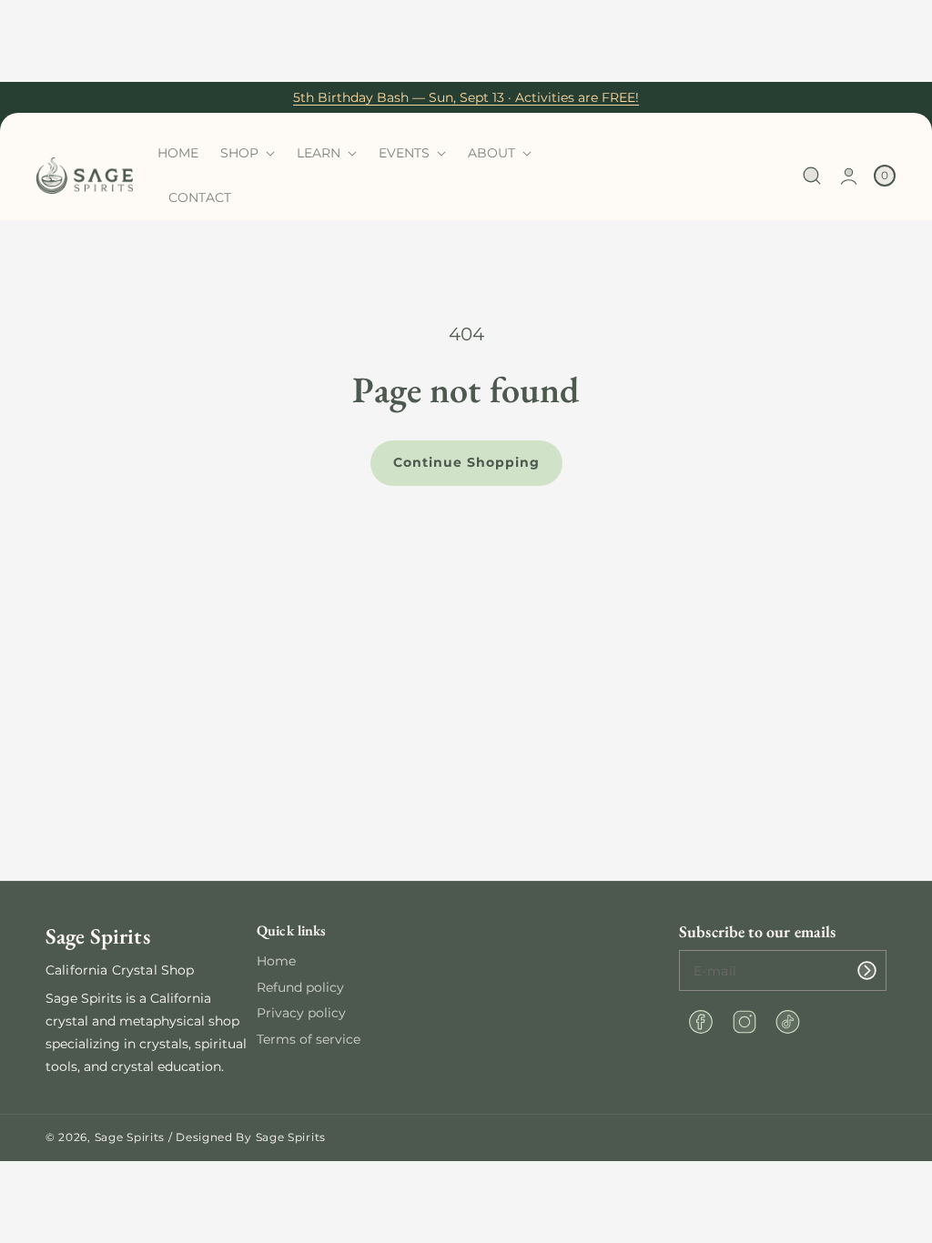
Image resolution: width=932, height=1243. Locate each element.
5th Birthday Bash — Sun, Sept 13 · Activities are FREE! (466, 97)
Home (276, 961)
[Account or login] (848, 176)
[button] (812, 176)
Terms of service (308, 1039)
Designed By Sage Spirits (251, 1137)
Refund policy (300, 987)
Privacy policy (301, 1013)
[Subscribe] (866, 970)
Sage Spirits (130, 1137)
